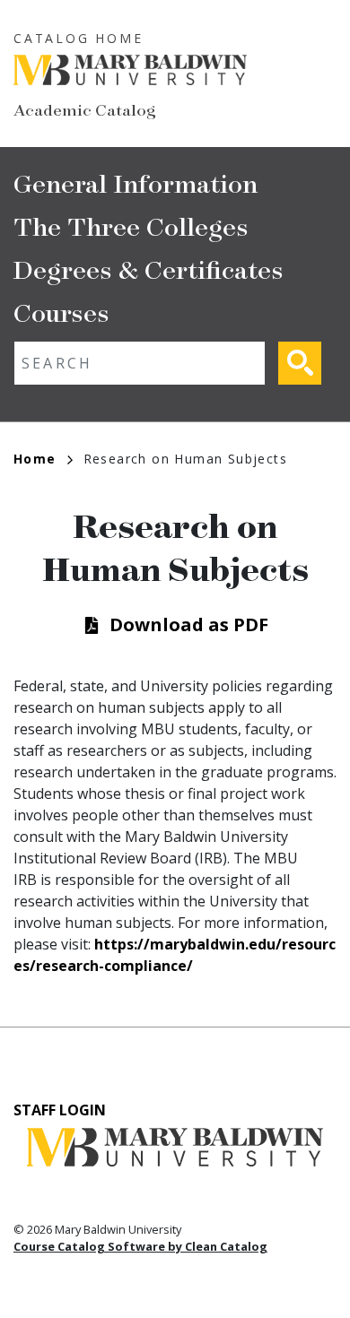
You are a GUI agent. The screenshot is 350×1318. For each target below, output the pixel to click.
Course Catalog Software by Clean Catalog (140, 1246)
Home (35, 458)
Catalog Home (78, 38)
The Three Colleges (131, 225)
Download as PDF (188, 624)
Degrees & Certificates (148, 268)
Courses (61, 311)
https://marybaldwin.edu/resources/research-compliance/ (174, 954)
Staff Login (59, 1110)
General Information (135, 182)
